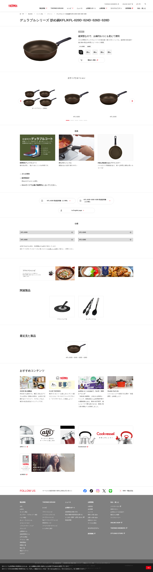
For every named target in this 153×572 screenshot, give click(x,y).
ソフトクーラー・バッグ (26, 525)
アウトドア (23, 528)
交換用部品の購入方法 (71, 512)
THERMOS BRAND (48, 502)
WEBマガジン (114, 509)
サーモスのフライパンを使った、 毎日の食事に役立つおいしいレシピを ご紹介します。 (32, 275)
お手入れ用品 (23, 537)
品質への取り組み (93, 517)
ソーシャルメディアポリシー (103, 563)
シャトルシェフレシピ (48, 514)
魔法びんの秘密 (114, 514)
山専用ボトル (23, 531)
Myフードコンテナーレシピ (50, 520)
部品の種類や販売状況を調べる (74, 514)
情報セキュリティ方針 (88, 563)
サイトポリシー (47, 563)
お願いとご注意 (53, 249)
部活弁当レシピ (46, 523)
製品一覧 (22, 548)
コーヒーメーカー (25, 523)
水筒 (21, 506)
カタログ (22, 553)
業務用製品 (23, 542)
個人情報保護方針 (57, 563)
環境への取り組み (93, 514)
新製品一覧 (23, 545)
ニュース (68, 502)
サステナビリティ (93, 528)
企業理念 (90, 506)
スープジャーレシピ (48, 517)
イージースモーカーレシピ (49, 525)
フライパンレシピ (29, 271)
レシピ (44, 507)
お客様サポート (70, 507)
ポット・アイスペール (26, 520)
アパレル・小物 (24, 539)
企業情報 (91, 502)
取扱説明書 (68, 520)
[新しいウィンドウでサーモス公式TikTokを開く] (91, 490)
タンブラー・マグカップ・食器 (28, 514)
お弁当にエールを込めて (117, 512)
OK (149, 568)
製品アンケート (24, 550)
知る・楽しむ (114, 502)
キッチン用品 (23, 512)
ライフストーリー (115, 517)
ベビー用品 (23, 517)
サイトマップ (38, 563)
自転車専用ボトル (25, 534)
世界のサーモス (92, 520)
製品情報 (23, 502)
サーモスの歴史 (92, 523)
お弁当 (22, 509)
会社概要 (90, 509)
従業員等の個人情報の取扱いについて (72, 563)
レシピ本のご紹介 (47, 528)
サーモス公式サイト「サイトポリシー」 (60, 569)
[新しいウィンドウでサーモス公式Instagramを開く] (97, 490)
